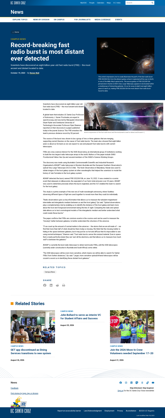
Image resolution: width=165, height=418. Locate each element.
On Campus (59, 20)
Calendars (100, 3)
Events (118, 20)
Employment (109, 411)
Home (17, 32)
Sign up (120, 391)
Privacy (120, 411)
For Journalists (82, 20)
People (91, 3)
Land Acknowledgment (93, 411)
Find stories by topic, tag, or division (24, 393)
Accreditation (131, 411)
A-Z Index (117, 3)
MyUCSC (83, 3)
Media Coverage (102, 20)
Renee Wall (34, 73)
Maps (109, 3)
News (17, 12)
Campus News (50, 272)
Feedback (14, 388)
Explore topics (20, 20)
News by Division (41, 20)
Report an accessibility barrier (69, 411)
